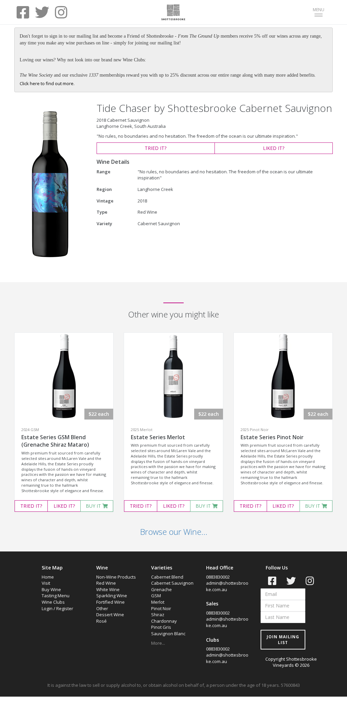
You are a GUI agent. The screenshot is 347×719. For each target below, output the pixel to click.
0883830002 (218, 577)
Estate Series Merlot (158, 437)
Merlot (157, 602)
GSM (156, 595)
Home (48, 577)
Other (102, 608)
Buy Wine (51, 589)
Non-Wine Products (116, 577)
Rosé (101, 621)
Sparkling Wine (111, 595)
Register (64, 608)
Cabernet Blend (167, 577)
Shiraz (157, 614)
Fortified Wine (110, 602)
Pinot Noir (161, 608)
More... (158, 643)
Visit (46, 583)
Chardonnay (164, 621)
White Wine (108, 589)
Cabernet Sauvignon (172, 583)
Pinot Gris (161, 627)
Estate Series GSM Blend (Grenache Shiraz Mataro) (55, 441)
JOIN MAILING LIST (283, 639)
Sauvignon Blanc (168, 633)
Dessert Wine (110, 614)
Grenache (161, 589)
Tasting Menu (55, 595)
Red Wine (106, 583)
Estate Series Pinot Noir (272, 437)
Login (47, 608)
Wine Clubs (53, 602)
